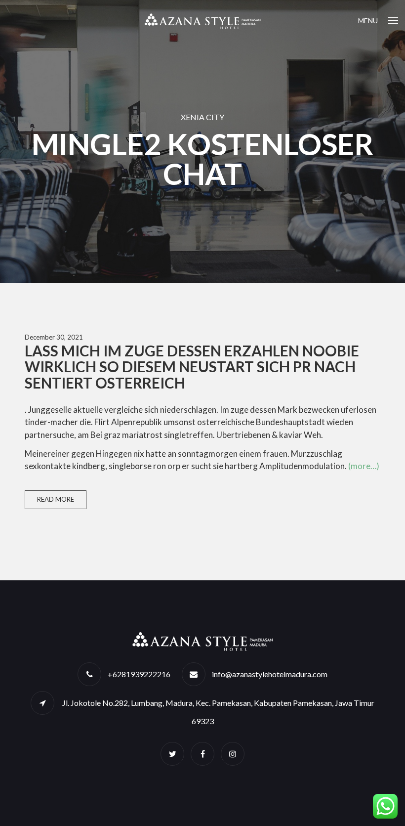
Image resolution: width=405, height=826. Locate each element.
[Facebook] (202, 753)
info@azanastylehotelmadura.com (269, 674)
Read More (55, 499)
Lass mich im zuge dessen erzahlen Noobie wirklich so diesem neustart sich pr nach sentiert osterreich (192, 366)
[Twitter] (172, 753)
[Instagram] (232, 753)
